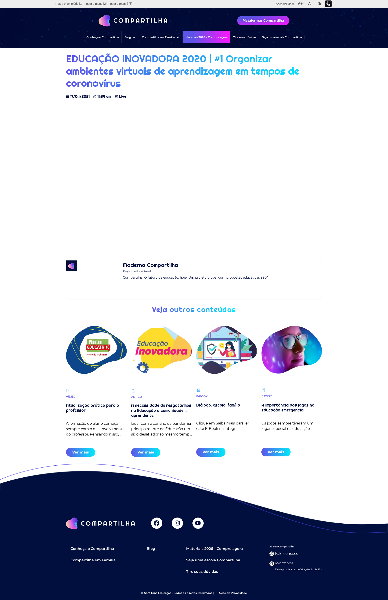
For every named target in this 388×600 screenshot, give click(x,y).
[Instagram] (177, 523)
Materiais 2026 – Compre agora (214, 549)
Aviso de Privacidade (233, 593)
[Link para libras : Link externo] (328, 4)
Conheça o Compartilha (92, 549)
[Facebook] (156, 523)
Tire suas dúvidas (202, 571)
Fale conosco (286, 553)
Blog (151, 549)
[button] (130, 37)
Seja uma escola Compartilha (213, 560)
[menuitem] (69, 4)
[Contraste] (319, 4)
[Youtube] (198, 523)
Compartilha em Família (93, 560)
